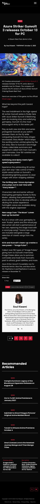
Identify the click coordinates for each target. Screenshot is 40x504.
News (20, 21)
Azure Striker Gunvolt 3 (29, 81)
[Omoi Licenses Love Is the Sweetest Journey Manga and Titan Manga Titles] (5, 438)
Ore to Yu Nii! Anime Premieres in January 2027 (18, 399)
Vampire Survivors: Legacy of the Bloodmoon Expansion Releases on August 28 (19, 383)
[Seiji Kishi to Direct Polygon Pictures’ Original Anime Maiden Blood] (5, 408)
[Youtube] (36, 489)
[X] (22, 328)
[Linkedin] (18, 328)
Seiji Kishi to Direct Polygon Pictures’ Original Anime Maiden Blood (20, 414)
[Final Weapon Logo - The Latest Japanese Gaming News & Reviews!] (6, 3)
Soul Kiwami (10, 45)
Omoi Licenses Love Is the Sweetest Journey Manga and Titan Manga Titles (19, 445)
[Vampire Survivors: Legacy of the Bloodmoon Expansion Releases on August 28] (5, 376)
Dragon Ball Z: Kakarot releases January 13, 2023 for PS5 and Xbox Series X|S (10, 466)
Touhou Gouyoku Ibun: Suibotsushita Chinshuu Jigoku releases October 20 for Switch (29, 466)
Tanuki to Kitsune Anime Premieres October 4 (19, 429)
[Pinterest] (26, 338)
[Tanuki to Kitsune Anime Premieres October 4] (5, 423)
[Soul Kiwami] (20, 299)
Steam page (6, 99)
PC (27, 287)
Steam (32, 287)
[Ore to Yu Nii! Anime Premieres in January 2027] (5, 393)
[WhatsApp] (30, 338)
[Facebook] (16, 338)
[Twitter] (32, 489)
